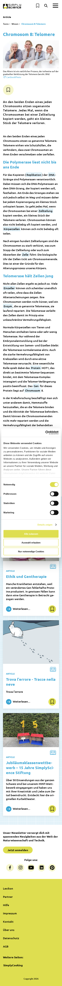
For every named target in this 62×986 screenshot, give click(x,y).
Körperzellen (12, 229)
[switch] (54, 493)
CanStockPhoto (13, 77)
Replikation (33, 174)
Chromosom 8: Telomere (33, 23)
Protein (35, 368)
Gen (36, 386)
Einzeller (9, 288)
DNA (51, 174)
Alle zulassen (31, 533)
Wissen (15, 23)
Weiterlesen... (21, 608)
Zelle (25, 254)
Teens (6, 23)
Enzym (8, 306)
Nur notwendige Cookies (31, 551)
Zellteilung (46, 211)
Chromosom (32, 390)
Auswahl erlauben (31, 542)
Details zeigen (44, 524)
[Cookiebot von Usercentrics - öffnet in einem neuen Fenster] (45, 433)
